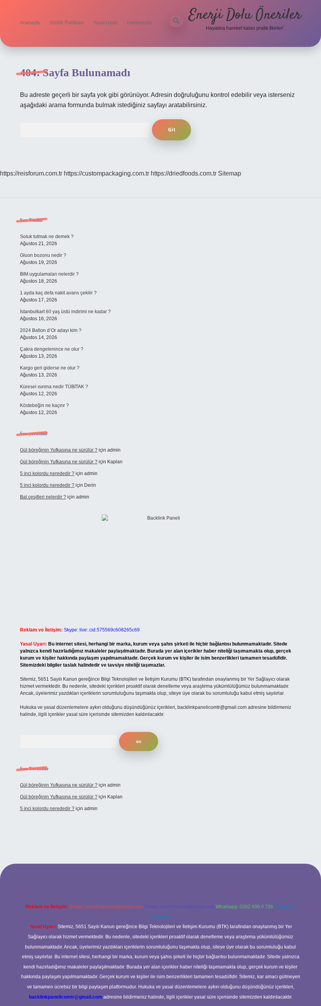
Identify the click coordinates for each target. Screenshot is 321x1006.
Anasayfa (30, 22)
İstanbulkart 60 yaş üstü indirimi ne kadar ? (65, 311)
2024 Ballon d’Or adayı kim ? (50, 330)
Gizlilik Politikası (66, 22)
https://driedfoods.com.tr (183, 173)
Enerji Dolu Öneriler (245, 15)
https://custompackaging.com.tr (106, 173)
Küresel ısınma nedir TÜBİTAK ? (54, 386)
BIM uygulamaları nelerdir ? (49, 274)
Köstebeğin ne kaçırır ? (44, 405)
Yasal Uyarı (105, 22)
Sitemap (229, 173)
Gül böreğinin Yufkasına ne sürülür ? (58, 450)
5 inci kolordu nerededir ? (47, 473)
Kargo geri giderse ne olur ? (49, 368)
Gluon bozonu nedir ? (43, 255)
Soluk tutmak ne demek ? (47, 236)
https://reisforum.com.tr (31, 173)
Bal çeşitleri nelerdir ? (43, 497)
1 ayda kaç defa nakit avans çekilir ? (58, 293)
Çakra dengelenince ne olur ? (51, 349)
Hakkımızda (139, 22)
